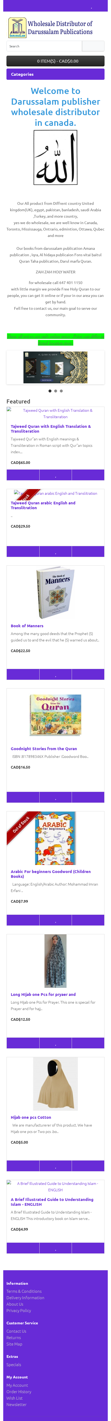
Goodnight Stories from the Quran (44, 748)
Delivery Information (25, 1297)
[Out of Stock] (23, 551)
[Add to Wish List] (55, 475)
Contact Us (16, 1331)
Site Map (14, 1344)
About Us (14, 1304)
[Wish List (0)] (91, 6)
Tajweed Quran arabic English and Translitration (43, 505)
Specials (13, 1364)
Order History (18, 1391)
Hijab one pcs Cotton (31, 1117)
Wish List (14, 1398)
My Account (17, 1385)
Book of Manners (27, 625)
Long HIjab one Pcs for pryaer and (43, 994)
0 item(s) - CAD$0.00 (57, 60)
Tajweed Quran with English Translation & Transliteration (51, 429)
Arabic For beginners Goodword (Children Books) (51, 874)
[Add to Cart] (23, 475)
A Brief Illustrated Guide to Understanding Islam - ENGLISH (52, 1202)
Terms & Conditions (23, 1291)
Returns (13, 1337)
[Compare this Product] (88, 475)
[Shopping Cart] (96, 6)
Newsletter (16, 1404)
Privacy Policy (18, 1310)
